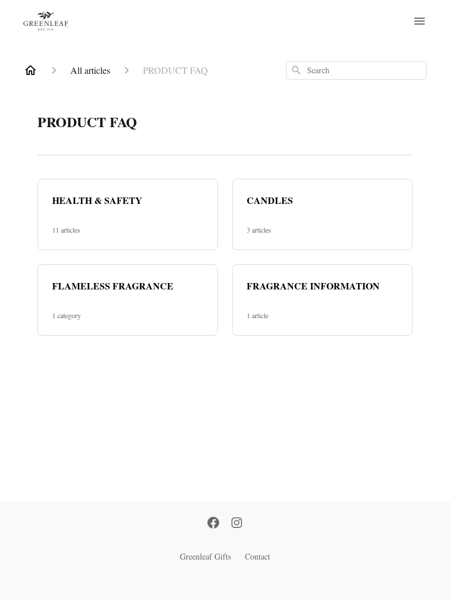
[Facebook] (213, 524)
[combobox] (356, 70)
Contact (257, 556)
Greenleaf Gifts (205, 556)
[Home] (30, 70)
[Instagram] (237, 524)
